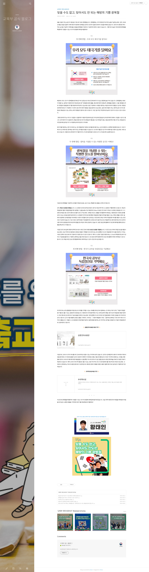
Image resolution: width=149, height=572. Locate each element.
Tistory (101, 569)
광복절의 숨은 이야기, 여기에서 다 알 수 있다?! (68, 497)
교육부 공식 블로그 (17, 19)
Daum (91, 569)
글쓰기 (7, 568)
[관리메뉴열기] (146, 3)
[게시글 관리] (66, 484)
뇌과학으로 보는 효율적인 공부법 (65, 499)
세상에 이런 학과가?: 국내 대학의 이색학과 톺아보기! (69, 495)
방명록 (14, 568)
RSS (21, 568)
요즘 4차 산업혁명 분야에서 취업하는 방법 (67, 501)
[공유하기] (64, 484)
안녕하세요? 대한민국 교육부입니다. (69, 549)
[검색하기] (30, 4)
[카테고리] (4, 4)
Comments (61, 536)
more (124, 511)
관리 (27, 568)
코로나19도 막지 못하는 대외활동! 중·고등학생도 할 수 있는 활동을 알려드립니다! (75, 503)
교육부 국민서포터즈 (63, 9)
